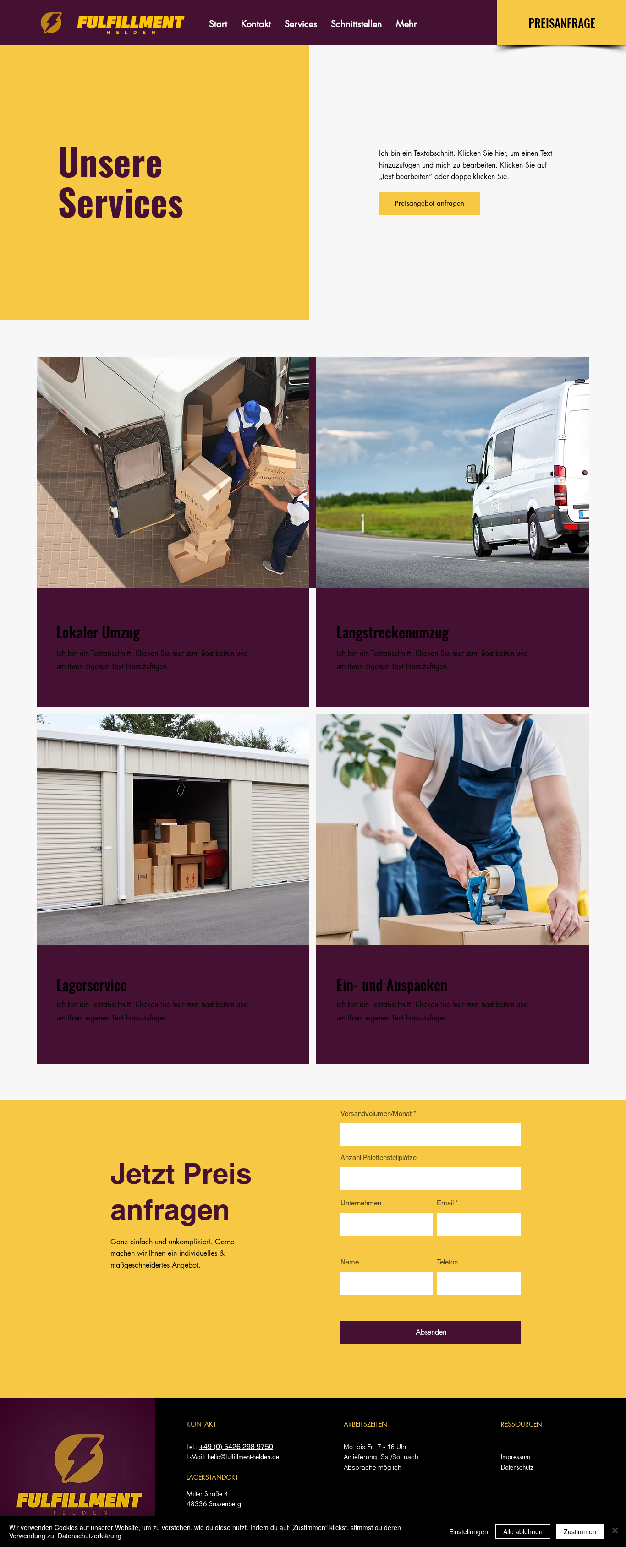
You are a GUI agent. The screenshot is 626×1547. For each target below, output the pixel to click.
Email (445, 1202)
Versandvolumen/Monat (376, 1113)
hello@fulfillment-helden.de (243, 1456)
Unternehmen (360, 1202)
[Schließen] (615, 1531)
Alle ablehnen (523, 1531)
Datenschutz (517, 1467)
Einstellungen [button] (468, 1531)
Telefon (447, 1261)
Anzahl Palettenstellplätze (378, 1157)
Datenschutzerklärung (89, 1535)
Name (349, 1261)
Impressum (515, 1456)
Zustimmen (580, 1531)
